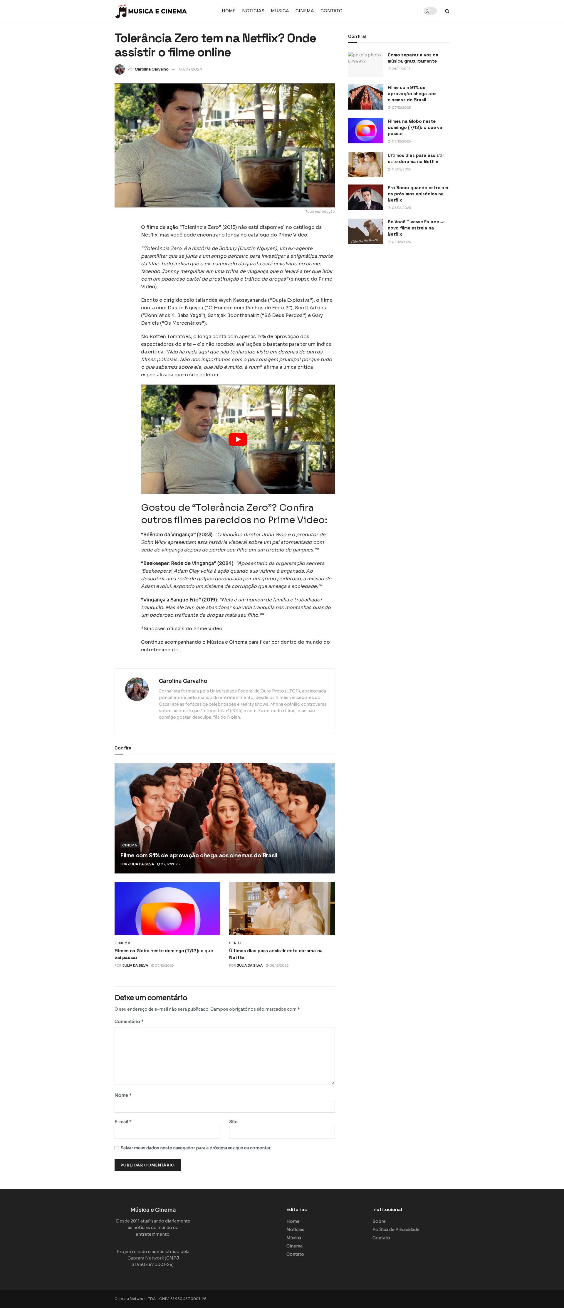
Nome (123, 1095)
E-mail (123, 1121)
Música (280, 11)
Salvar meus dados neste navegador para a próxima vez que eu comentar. (195, 1148)
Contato (331, 11)
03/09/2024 (190, 69)
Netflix (149, 235)
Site (233, 1121)
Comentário (129, 1021)
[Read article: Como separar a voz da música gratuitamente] (365, 64)
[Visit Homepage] (151, 11)
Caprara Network (145, 1258)
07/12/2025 (169, 864)
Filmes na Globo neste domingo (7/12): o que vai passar (416, 127)
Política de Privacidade (395, 1229)
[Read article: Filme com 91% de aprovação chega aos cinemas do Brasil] (225, 818)
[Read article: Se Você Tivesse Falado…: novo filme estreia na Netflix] (365, 231)
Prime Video (292, 235)
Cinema (305, 11)
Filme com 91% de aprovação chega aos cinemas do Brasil (198, 855)
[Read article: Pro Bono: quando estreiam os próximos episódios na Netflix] (365, 197)
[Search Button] (447, 11)
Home (229, 11)
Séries (236, 943)
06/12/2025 (278, 965)
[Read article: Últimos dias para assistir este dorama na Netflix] (282, 908)
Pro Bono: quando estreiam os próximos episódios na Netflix (418, 194)
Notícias (253, 11)
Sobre (379, 1221)
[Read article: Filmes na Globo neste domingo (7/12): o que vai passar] (167, 908)
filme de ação (162, 227)
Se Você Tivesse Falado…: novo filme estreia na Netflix (416, 228)
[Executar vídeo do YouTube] (238, 439)
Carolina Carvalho (152, 69)
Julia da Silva (141, 864)
